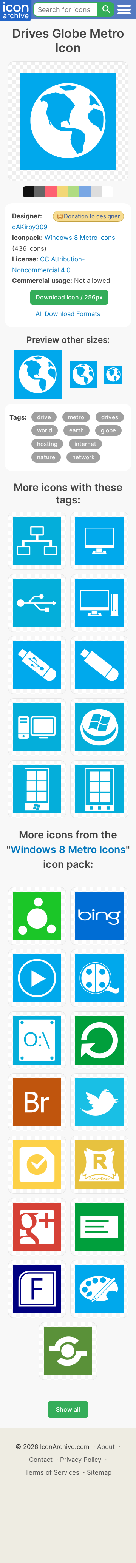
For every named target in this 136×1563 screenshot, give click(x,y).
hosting (47, 443)
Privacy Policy (80, 1459)
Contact (41, 1459)
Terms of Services (52, 1472)
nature (46, 457)
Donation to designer (92, 216)
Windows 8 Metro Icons (80, 237)
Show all (68, 1409)
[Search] (105, 9)
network (83, 457)
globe (108, 430)
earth (76, 430)
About (106, 1446)
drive (44, 417)
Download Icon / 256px (69, 297)
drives (109, 417)
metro (76, 417)
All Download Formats (68, 314)
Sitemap (99, 1472)
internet (85, 443)
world (44, 430)
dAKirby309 (29, 227)
